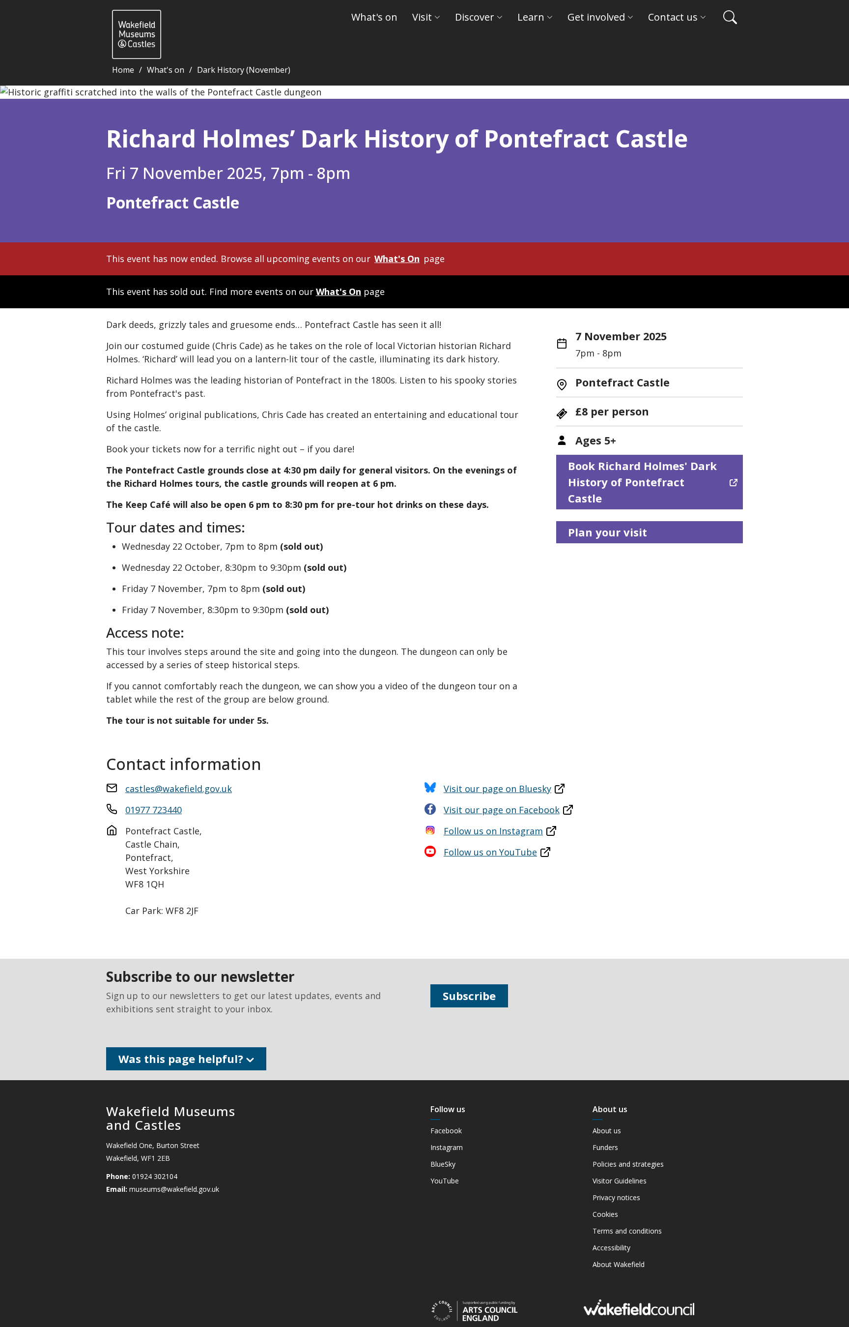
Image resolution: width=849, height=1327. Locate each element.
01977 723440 (153, 810)
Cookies (605, 1214)
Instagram (446, 1147)
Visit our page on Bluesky (497, 789)
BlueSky (442, 1164)
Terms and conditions (627, 1231)
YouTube (444, 1181)
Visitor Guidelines (620, 1181)
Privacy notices (616, 1197)
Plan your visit (607, 532)
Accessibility (611, 1247)
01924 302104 (154, 1176)
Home (123, 69)
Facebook (446, 1130)
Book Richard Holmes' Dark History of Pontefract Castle (642, 481)
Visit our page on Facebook (502, 810)
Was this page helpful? (182, 1058)
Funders (605, 1147)
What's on (165, 69)
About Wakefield (619, 1264)
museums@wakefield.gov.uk (174, 1189)
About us (607, 1130)
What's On (397, 259)
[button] (725, 17)
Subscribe (469, 995)
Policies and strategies (628, 1164)
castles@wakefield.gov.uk (178, 789)
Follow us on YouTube (490, 852)
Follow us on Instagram (493, 831)
